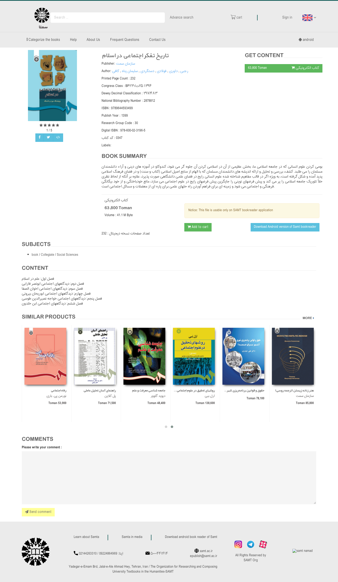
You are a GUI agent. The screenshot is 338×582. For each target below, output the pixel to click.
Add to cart (199, 227)
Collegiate (48, 255)
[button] (172, 426)
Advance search (181, 17)
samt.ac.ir (206, 551)
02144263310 (88, 554)
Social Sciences (67, 255)
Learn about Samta (86, 537)
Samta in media (132, 537)
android (308, 40)
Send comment (39, 512)
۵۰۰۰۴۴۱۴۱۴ (159, 554)
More (307, 318)
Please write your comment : (42, 447)
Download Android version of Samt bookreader (285, 227)
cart (239, 17)
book (35, 255)
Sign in (287, 17)
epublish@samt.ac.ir (203, 556)
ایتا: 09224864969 (111, 554)
